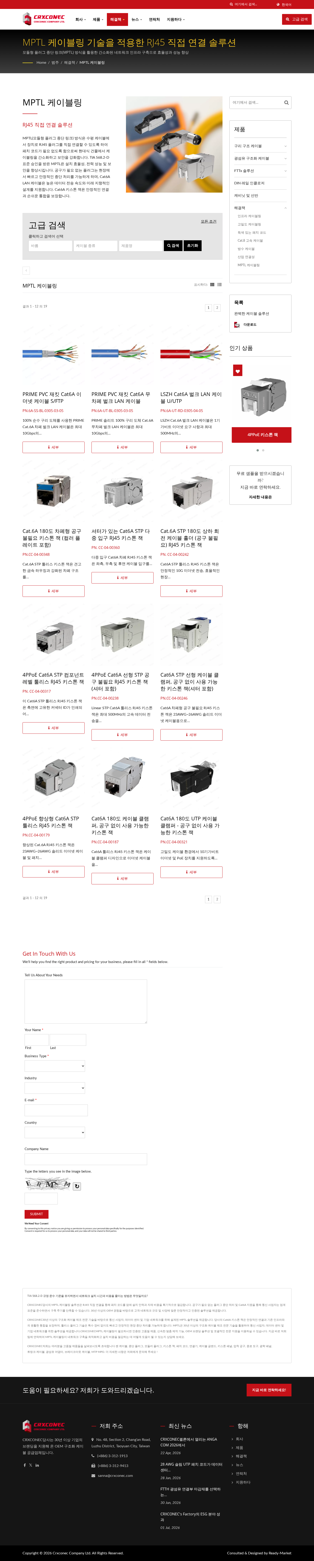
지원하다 (175, 19)
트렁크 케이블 (36, 1352)
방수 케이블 (246, 249)
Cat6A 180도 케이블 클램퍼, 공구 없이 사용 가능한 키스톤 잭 (120, 825)
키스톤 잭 (169, 1346)
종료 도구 (252, 1346)
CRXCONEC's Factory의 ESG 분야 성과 (190, 1516)
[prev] (26, 271)
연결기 (193, 1346)
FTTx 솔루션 (244, 171)
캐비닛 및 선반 (246, 195)
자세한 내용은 (260, 496)
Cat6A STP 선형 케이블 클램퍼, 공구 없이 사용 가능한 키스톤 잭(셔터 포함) (189, 681)
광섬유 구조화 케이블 (251, 158)
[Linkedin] (37, 1465)
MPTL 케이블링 (92, 62)
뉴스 (135, 19)
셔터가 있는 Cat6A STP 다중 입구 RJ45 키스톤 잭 (120, 534)
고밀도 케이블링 (249, 224)
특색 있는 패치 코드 (252, 232)
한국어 (286, 4)
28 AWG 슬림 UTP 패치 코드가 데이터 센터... (191, 1467)
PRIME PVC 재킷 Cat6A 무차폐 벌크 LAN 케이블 (120, 397)
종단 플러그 (136, 1346)
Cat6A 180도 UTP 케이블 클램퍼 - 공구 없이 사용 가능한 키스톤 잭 (190, 825)
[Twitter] (30, 1465)
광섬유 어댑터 (54, 1352)
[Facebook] (25, 1465)
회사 (79, 19)
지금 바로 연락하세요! (269, 1390)
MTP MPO (97, 1352)
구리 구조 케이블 (248, 146)
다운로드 (250, 324)
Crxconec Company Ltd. (72, 1553)
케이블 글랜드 (207, 1346)
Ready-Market (280, 1553)
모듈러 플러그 (153, 1346)
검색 (175, 245)
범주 (55, 62)
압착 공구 (239, 1346)
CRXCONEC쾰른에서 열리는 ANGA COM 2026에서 (188, 1442)
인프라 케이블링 (249, 216)
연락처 (154, 19)
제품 (97, 19)
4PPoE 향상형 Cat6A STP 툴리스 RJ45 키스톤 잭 (51, 822)
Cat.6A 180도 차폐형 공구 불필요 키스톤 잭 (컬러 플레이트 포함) (52, 537)
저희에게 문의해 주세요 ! (142, 1352)
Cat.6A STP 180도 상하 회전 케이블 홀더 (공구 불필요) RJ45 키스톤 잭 (189, 537)
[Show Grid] (212, 285)
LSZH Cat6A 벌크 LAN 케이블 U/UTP (191, 397)
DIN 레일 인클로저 (249, 183)
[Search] (286, 103)
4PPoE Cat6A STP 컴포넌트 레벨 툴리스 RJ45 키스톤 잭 (53, 678)
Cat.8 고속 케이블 (250, 240)
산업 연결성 (246, 257)
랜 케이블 (121, 1346)
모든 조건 (209, 221)
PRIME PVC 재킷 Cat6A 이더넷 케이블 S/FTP (52, 397)
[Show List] (220, 285)
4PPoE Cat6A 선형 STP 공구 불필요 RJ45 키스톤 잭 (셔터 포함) (120, 681)
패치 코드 (182, 1346)
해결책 (116, 19)
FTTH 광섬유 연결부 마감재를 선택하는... (190, 1491)
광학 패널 (265, 1346)
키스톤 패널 (225, 1346)
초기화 (192, 245)
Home (41, 62)
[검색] (231, 4)
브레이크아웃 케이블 (77, 1352)
